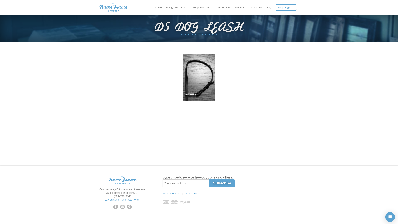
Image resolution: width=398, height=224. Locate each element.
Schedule (240, 7)
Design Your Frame (177, 7)
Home (158, 7)
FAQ (269, 7)
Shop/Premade (201, 7)
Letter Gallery (222, 7)
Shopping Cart (286, 7)
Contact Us (256, 7)
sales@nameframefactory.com (122, 199)
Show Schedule (171, 193)
